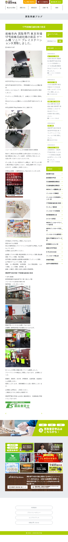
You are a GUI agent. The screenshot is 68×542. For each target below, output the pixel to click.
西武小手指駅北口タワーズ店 (54, 239)
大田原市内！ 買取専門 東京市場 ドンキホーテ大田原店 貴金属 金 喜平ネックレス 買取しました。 (54, 153)
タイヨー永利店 (51, 218)
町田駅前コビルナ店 (52, 244)
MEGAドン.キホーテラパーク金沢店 (53, 223)
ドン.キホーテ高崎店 (52, 193)
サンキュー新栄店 (51, 207)
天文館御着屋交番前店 (53, 181)
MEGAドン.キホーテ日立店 (53, 229)
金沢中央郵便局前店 (52, 263)
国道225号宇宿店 (51, 248)
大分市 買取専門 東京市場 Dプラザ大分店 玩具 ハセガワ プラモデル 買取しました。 (54, 86)
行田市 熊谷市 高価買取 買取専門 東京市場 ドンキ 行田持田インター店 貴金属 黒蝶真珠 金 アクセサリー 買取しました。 (54, 64)
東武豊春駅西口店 (51, 215)
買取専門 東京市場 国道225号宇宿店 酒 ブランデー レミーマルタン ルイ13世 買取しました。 (54, 131)
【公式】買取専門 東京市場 (11, 2)
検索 (60, 41)
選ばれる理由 (11, 7)
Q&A (56, 7)
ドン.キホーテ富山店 (52, 256)
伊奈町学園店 (50, 260)
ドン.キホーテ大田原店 (53, 211)
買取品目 (34, 7)
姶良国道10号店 (51, 178)
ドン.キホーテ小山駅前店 (53, 234)
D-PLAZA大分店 (51, 252)
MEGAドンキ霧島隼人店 (53, 189)
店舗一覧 (45, 7)
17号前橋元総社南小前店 (53, 203)
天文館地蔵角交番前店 (53, 185)
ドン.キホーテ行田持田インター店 (53, 198)
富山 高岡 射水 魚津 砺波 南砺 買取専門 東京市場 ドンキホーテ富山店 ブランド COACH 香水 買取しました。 (54, 108)
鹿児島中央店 (50, 174)
